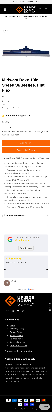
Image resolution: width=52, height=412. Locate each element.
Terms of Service (17, 342)
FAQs (12, 325)
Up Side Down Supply (27, 237)
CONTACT (29, 2)
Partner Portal (16, 339)
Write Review (26, 248)
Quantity (5, 122)
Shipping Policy (17, 329)
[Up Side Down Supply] (10, 239)
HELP (37, 2)
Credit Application (18, 346)
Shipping (5, 108)
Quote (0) (50, 307)
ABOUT (22, 2)
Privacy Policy (16, 335)
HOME (15, 2)
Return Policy (16, 332)
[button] (5, 9)
